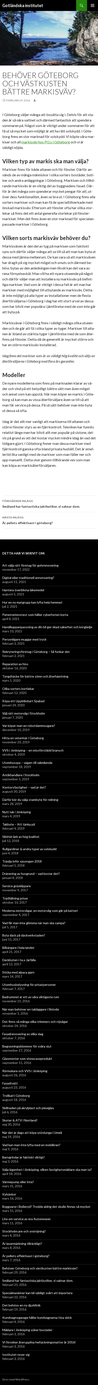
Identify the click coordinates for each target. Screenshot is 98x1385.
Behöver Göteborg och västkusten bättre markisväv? (40, 1268)
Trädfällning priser (15, 898)
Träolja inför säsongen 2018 (22, 861)
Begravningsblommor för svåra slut (27, 1046)
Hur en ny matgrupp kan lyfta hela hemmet (32, 602)
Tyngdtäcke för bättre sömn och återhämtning (35, 676)
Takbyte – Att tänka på (18, 824)
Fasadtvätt (10, 1083)
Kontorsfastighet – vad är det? (24, 787)
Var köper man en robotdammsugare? (28, 726)
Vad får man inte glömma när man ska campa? (33, 923)
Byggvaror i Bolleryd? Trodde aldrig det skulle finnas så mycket (46, 1206)
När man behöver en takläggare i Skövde (30, 1009)
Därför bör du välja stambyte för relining (30, 800)
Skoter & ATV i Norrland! (20, 1120)
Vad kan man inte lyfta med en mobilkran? (31, 1145)
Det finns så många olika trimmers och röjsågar (35, 1022)
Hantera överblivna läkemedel (23, 590)
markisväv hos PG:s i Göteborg (45, 142)
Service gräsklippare (16, 886)
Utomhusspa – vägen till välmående (27, 763)
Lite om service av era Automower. (26, 1219)
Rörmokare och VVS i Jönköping (24, 1071)
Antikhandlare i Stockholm (20, 775)
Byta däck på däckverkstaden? (23, 935)
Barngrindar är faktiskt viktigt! (23, 1157)
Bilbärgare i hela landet (18, 948)
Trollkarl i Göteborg (16, 1095)
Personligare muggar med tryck (24, 639)
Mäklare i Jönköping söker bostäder (27, 1330)
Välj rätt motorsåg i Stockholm (23, 713)
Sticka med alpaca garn (18, 972)
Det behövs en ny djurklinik (21, 1305)
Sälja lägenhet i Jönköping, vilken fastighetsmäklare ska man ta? (47, 1169)
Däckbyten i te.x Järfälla (19, 960)
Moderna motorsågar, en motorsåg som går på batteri (40, 911)
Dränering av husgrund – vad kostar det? (31, 874)
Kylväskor (9, 1194)
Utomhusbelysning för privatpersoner (29, 985)
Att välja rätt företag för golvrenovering (30, 565)
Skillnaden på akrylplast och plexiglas (28, 1108)
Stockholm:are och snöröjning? (24, 1231)
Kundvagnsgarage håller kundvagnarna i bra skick (37, 1317)
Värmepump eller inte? (18, 1182)
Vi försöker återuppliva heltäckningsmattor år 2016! (39, 1342)
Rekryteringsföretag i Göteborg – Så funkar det (36, 652)
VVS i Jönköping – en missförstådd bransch (33, 750)
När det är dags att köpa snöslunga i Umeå (32, 1132)
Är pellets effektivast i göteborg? (27, 520)
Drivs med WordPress (15, 1379)
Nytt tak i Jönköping (16, 812)
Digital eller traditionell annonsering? (28, 578)
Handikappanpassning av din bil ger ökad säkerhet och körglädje (47, 627)
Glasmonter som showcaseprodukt (27, 1059)
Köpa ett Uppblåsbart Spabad (23, 701)
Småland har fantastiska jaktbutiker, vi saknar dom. (41, 503)
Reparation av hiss (15, 664)
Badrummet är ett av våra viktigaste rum (30, 997)
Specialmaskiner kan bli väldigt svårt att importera (37, 1293)
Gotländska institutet (22, 5)
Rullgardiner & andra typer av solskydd (29, 849)
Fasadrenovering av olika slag (22, 1034)
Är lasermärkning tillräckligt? (22, 1243)
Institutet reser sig (16, 1354)
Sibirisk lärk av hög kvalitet (20, 837)
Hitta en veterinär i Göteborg (23, 738)
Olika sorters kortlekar (18, 689)
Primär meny (92, 5)
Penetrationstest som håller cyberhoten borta (35, 615)
